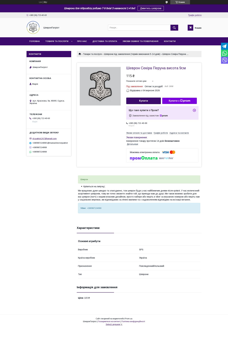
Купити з (174, 100)
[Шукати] (174, 28)
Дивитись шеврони (150, 8)
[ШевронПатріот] (33, 33)
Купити (143, 100)
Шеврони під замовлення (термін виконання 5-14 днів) (132, 54)
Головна (34, 41)
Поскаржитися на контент (109, 321)
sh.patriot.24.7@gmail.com (44, 138)
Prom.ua (128, 319)
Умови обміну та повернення (140, 41)
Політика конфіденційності (133, 321)
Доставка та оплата (104, 41)
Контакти (170, 41)
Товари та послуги (56, 41)
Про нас (82, 41)
